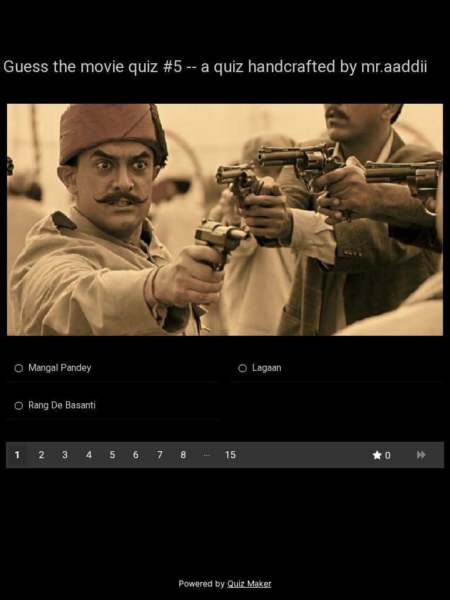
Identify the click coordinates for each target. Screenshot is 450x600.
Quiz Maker (249, 583)
